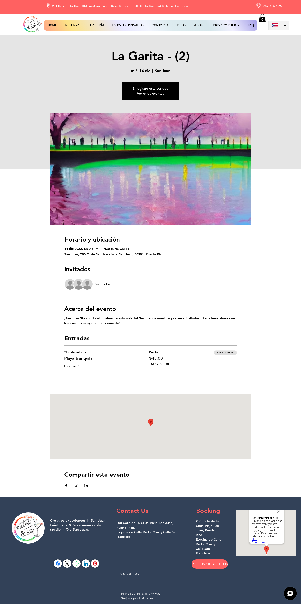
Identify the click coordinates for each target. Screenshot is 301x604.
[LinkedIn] (86, 563)
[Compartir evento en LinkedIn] (86, 485)
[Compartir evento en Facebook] (66, 485)
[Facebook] (58, 563)
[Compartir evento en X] (76, 485)
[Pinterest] (95, 563)
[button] (73, 25)
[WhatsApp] (76, 563)
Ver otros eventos (150, 93)
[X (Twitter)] (67, 563)
